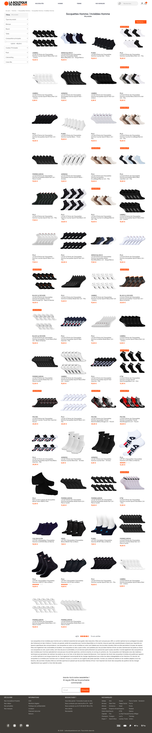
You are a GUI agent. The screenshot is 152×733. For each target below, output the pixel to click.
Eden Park (112, 703)
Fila (110, 714)
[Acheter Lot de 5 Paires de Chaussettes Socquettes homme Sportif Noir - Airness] (73, 78)
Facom (111, 711)
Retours (30, 714)
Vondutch (141, 701)
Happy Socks (123, 703)
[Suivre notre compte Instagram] (14, 725)
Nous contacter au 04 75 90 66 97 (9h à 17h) (79, 706)
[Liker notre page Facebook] (8, 725)
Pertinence (140, 22)
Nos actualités (8, 706)
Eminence (112, 706)
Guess (121, 701)
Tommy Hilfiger (133, 714)
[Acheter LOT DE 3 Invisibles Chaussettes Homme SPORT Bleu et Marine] (103, 524)
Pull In (131, 703)
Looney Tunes (123, 719)
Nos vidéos (7, 703)
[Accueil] (15, 3)
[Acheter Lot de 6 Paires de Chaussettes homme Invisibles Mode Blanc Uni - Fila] (103, 321)
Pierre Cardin (133, 701)
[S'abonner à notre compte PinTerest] (21, 725)
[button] (16, 15)
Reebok (131, 708)
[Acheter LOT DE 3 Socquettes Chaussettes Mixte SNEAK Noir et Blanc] (73, 524)
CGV (29, 701)
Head (120, 706)
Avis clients (68, 708)
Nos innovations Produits (12, 701)
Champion (105, 716)
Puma (130, 706)
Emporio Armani (114, 708)
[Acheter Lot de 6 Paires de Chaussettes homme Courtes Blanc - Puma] (73, 119)
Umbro (131, 719)
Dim (110, 701)
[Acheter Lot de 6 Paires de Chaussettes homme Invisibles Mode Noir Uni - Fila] (73, 281)
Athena (104, 706)
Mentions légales (33, 703)
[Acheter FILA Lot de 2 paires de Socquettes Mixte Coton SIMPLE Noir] (45, 483)
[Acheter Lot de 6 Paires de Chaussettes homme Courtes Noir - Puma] (103, 38)
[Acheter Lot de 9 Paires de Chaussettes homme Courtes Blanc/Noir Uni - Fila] (132, 38)
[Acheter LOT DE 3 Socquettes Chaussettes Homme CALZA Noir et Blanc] (73, 564)
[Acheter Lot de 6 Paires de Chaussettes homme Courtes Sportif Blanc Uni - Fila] (103, 119)
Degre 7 (104, 719)
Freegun (111, 716)
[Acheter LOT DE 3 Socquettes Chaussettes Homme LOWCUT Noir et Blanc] (45, 564)
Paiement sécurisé (34, 711)
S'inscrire (85, 690)
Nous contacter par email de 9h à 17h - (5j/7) (79, 703)
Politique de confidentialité (36, 706)
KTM (120, 711)
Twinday (131, 716)
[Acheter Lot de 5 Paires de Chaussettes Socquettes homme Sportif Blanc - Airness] (73, 159)
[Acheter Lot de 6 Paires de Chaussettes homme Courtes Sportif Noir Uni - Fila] (45, 200)
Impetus (121, 708)
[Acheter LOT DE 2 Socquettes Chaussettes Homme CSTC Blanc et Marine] (132, 442)
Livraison (31, 708)
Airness (104, 703)
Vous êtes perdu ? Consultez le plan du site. (78, 701)
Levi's (121, 716)
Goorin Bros (113, 719)
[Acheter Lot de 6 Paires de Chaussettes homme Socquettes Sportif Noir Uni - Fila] (45, 119)
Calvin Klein (105, 711)
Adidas (104, 701)
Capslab (104, 714)
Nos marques (8, 708)
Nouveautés (69, 711)
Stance (131, 711)
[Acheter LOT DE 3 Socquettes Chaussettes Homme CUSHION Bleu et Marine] (45, 524)
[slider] (5, 42)
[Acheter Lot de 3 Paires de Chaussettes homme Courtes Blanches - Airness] (73, 442)
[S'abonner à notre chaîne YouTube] (27, 725)
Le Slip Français (124, 714)
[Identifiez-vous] (142, 3)
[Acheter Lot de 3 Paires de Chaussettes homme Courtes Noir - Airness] (103, 442)
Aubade (104, 708)
